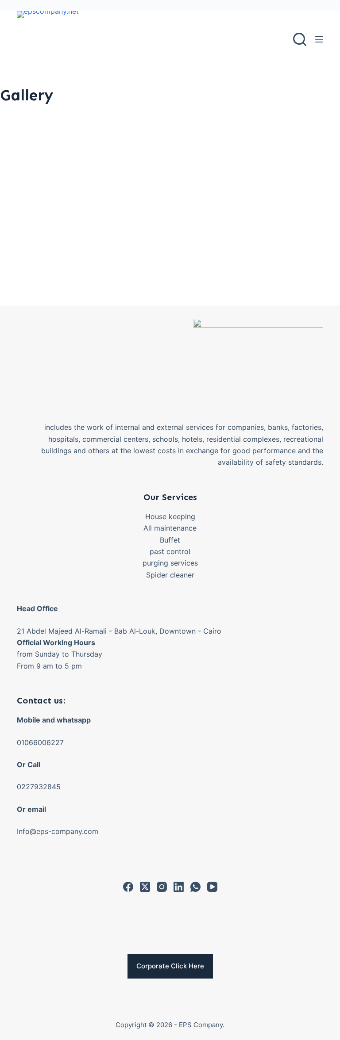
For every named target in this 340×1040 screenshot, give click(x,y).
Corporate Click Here (170, 966)
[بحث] (299, 39)
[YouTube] (212, 887)
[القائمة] (319, 39)
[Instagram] (162, 887)
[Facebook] (128, 887)
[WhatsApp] (195, 887)
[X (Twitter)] (145, 887)
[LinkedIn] (179, 887)
